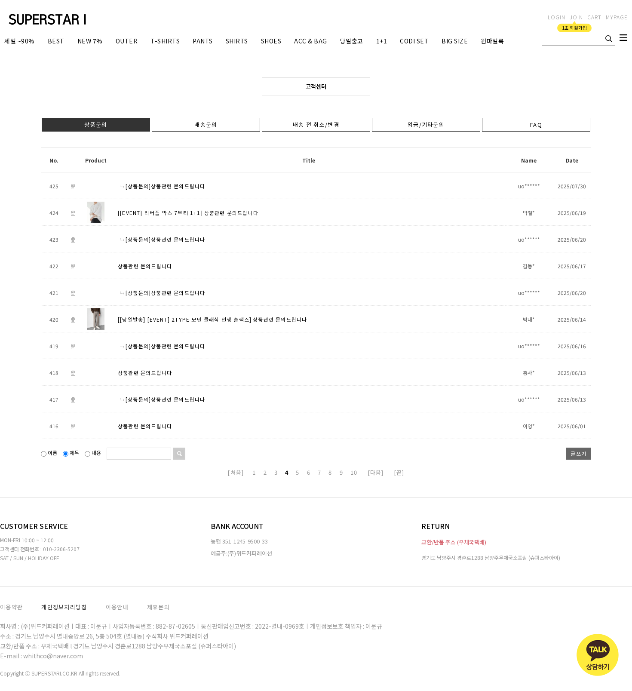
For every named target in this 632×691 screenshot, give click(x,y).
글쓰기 (578, 453)
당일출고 (351, 41)
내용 (96, 452)
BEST (56, 41)
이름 (52, 452)
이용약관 (11, 607)
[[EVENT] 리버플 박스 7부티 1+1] (160, 213)
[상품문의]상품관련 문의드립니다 (165, 186)
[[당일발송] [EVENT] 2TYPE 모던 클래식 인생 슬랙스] (185, 319)
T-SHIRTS (165, 41)
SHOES (271, 41)
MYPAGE (617, 17)
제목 (74, 452)
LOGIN (556, 17)
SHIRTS (237, 41)
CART (594, 17)
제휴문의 (158, 607)
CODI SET (414, 41)
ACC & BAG (310, 41)
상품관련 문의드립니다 (231, 213)
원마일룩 (492, 41)
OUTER (127, 41)
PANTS (203, 41)
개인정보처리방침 (64, 607)
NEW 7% (90, 41)
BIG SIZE (455, 41)
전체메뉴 (623, 39)
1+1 (381, 41)
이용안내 (117, 607)
